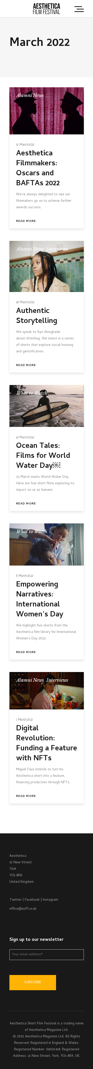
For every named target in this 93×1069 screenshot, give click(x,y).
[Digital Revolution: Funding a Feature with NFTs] (46, 690)
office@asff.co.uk (22, 909)
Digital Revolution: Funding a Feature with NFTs (46, 744)
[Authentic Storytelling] (46, 266)
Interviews (57, 249)
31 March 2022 (25, 145)
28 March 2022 (25, 302)
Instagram (50, 900)
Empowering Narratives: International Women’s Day (39, 600)
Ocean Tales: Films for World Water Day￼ (43, 456)
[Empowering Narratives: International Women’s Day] (46, 544)
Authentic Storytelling (36, 316)
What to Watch (31, 393)
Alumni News (30, 95)
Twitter (15, 900)
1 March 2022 (24, 720)
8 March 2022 (24, 576)
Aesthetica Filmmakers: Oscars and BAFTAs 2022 (38, 169)
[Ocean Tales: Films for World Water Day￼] (46, 406)
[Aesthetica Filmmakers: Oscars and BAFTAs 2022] (46, 110)
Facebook (32, 900)
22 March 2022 (25, 438)
